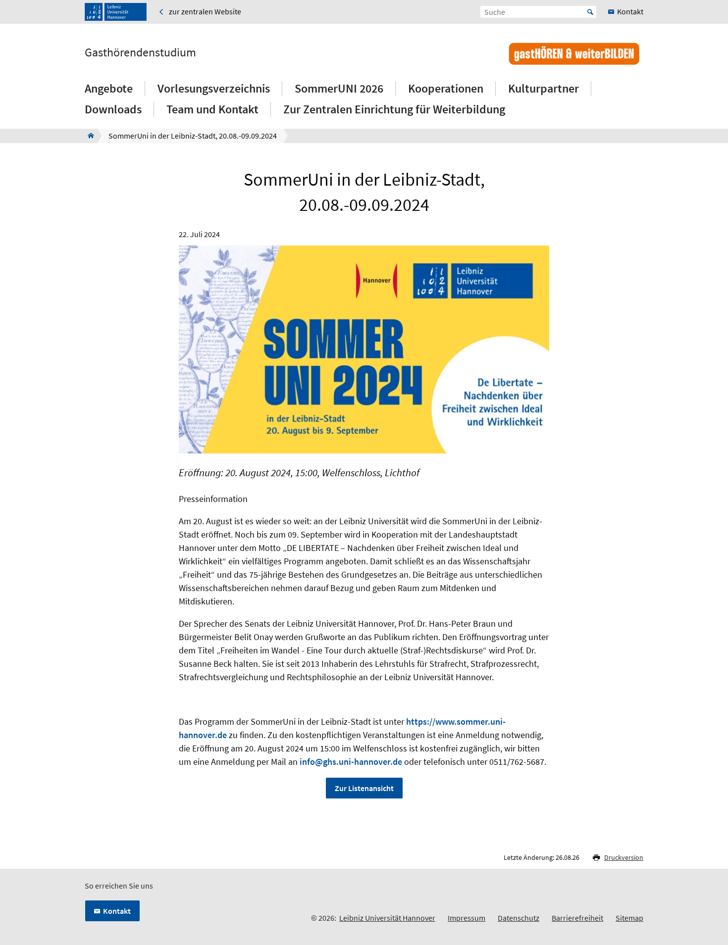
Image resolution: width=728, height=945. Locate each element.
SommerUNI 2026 (339, 88)
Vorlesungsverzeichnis (213, 88)
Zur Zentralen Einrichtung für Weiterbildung (394, 109)
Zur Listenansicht (364, 788)
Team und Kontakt (212, 109)
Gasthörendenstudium (140, 52)
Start (590, 12)
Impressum (466, 918)
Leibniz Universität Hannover (387, 918)
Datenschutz (518, 918)
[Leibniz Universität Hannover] (116, 12)
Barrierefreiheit (577, 918)
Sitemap (629, 918)
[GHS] (88, 136)
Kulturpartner (543, 88)
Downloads (113, 109)
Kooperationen (445, 88)
